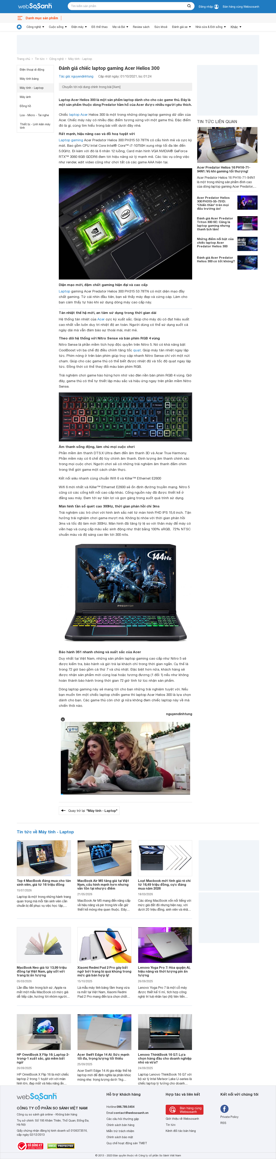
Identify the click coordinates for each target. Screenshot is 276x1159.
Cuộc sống (56, 27)
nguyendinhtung (179, 714)
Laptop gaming (71, 140)
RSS (223, 1123)
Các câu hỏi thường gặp (122, 1119)
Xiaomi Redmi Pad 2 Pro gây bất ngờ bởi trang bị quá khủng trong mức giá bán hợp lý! (104, 971)
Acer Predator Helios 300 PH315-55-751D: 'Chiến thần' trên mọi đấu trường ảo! (213, 203)
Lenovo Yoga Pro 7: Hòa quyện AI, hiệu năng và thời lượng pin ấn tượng (164, 971)
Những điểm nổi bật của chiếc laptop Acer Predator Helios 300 (215, 242)
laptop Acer (78, 115)
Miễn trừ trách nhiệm (120, 1131)
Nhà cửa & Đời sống (209, 27)
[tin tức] (19, 26)
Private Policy (229, 1117)
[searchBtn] (189, 6)
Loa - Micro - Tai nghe (34, 115)
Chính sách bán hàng (120, 1125)
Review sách (141, 27)
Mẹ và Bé (119, 27)
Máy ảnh (25, 97)
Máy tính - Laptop (80, 59)
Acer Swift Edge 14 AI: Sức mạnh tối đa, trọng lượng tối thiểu (103, 1056)
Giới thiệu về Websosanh (182, 1118)
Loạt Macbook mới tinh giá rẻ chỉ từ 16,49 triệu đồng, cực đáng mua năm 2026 (164, 884)
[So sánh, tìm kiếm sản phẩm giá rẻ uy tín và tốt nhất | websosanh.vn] (35, 6)
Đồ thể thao (100, 27)
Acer (101, 319)
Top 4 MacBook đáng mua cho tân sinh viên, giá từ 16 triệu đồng (44, 882)
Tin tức (40, 59)
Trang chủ (23, 59)
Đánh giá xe (180, 27)
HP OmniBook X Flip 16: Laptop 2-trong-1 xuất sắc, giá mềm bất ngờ (43, 1058)
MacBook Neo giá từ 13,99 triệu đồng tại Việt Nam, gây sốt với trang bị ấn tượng (42, 971)
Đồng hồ (25, 106)
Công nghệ (33, 27)
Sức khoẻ (160, 27)
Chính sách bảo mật (119, 1137)
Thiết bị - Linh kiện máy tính (35, 126)
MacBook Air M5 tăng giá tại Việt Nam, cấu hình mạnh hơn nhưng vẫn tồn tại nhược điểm (103, 884)
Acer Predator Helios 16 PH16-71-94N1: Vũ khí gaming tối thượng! (223, 169)
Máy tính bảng (29, 78)
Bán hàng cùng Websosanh (241, 6)
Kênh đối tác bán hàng (181, 1130)
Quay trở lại (92, 810)
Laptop (64, 291)
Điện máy (77, 27)
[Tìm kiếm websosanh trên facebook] (224, 1109)
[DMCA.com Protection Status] (61, 1146)
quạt (137, 350)
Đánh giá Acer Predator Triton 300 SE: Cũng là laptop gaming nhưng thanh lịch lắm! (215, 223)
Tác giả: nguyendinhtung (76, 76)
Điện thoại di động (32, 69)
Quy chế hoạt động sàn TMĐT (126, 1143)
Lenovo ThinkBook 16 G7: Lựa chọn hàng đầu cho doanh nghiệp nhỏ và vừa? (165, 1058)
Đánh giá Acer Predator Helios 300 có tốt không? (216, 259)
